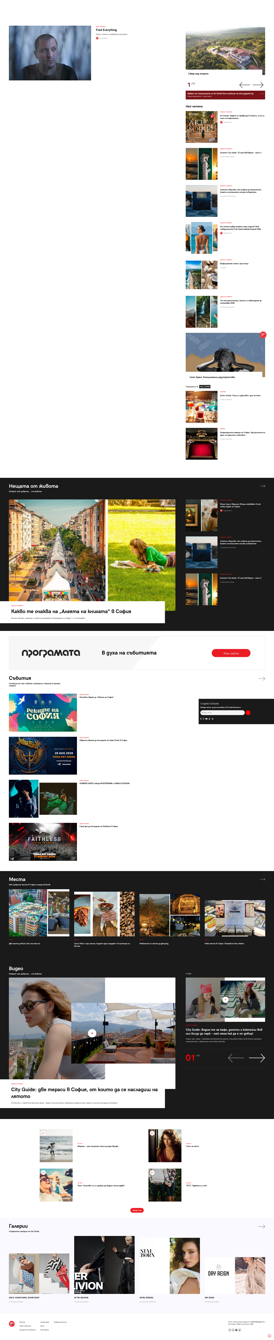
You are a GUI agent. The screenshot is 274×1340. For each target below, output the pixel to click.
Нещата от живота (28, 1330)
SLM (251, 1324)
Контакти (44, 1330)
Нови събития (25, 1326)
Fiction (239, 1324)
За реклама (44, 1322)
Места (22, 1322)
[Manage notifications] (269, 1336)
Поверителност (60, 1322)
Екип (42, 1326)
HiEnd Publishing (256, 1322)
